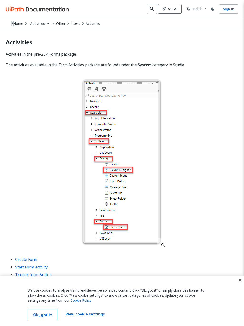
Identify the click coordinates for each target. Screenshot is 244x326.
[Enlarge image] (122, 161)
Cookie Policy (81, 300)
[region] (122, 301)
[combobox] (40, 23)
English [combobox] (194, 8)
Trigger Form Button (33, 275)
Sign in (228, 8)
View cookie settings (85, 314)
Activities (93, 23)
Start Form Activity (31, 267)
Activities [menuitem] (37, 24)
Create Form (26, 259)
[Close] (240, 280)
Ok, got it (42, 315)
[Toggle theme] (212, 8)
